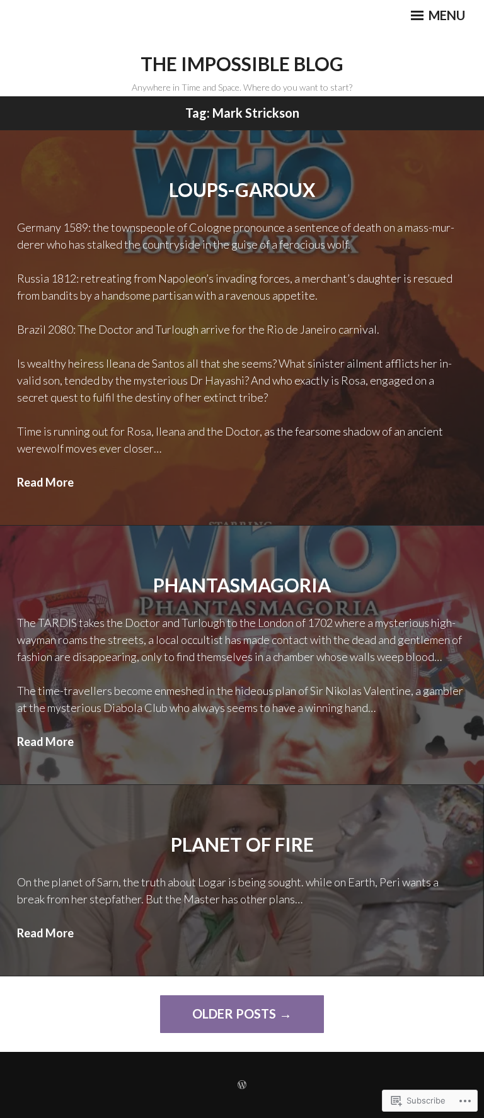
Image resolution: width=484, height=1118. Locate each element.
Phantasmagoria (242, 584)
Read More (45, 482)
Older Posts (234, 1013)
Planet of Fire (242, 844)
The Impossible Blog (242, 63)
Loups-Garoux (242, 189)
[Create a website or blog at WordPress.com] (242, 1085)
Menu (445, 15)
